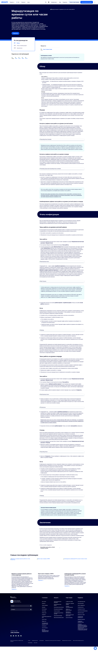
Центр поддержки (81, 605)
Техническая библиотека (82, 610)
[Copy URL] (13, 58)
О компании (44, 597)
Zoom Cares (44, 619)
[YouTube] (16, 636)
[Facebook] (18, 636)
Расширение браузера (58, 609)
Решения (23, 2)
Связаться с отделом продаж (70, 604)
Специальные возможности (80, 617)
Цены (28, 2)
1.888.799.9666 (14, 632)
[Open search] (46, 2)
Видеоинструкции (81, 619)
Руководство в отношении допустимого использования (53, 640)
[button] (95, 648)
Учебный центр (81, 607)
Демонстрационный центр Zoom (70, 615)
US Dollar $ (13, 609)
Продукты (12, 2)
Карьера (43, 607)
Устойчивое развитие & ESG (46, 617)
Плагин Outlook (57, 610)
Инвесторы (44, 612)
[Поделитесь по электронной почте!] (26, 58)
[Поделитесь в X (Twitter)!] (23, 58)
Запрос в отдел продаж (74, 2)
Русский (12, 605)
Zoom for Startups (69, 617)
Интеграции (44, 609)
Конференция (54, 2)
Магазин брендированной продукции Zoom (45, 630)
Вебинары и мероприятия (68, 612)
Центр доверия (41, 640)
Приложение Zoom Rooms (57, 605)
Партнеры (44, 610)
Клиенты (43, 603)
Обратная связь (81, 612)
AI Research (44, 625)
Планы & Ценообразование (69, 607)
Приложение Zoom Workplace (57, 602)
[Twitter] (13, 636)
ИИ (18, 2)
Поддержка (65, 2)
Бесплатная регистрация (87, 2)
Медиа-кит (44, 621)
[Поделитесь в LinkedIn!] (16, 58)
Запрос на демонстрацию (69, 610)
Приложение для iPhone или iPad (58, 613)
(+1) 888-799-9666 (69, 601)
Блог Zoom (44, 601)
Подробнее (15, 33)
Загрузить (56, 597)
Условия (29, 640)
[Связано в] (11, 636)
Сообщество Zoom (81, 609)
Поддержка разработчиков (81, 622)
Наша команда (45, 605)
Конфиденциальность (35, 640)
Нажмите (44, 614)
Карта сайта (35, 642)
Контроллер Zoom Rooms (59, 607)
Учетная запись (81, 603)
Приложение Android (58, 615)
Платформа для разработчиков (45, 624)
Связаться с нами (81, 614)
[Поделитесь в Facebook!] (19, 58)
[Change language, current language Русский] (48, 2)
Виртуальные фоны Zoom (59, 617)
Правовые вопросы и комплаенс (66, 640)
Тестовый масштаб (81, 601)
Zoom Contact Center (47, 49)
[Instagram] (21, 636)
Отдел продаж (69, 597)
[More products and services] (95, 2)
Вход (60, 2)
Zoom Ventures (45, 627)
